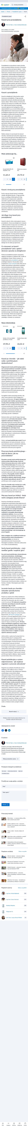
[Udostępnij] (25, 16)
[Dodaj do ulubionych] (14, 158)
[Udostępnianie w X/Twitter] (6, 730)
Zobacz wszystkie (23, 851)
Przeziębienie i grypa (17, 11)
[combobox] (18, 4)
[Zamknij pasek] (26, 8)
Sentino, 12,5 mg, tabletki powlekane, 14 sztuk (9, 339)
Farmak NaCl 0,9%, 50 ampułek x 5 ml (8, 170)
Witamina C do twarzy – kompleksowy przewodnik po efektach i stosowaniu (16, 880)
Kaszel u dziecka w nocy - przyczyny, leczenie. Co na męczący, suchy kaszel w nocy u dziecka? (16, 825)
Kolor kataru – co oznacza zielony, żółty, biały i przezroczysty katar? (16, 819)
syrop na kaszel (12, 263)
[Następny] (24, 184)
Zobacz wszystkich (22, 887)
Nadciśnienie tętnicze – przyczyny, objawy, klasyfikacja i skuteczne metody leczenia (16, 874)
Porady (8, 11)
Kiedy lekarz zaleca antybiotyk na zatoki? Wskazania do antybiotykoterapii (16, 837)
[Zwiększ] (10, 179)
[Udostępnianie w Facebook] (2, 730)
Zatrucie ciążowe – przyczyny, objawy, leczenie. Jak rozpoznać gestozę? (16, 857)
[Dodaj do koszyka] (13, 179)
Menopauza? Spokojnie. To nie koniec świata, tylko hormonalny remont (16, 862)
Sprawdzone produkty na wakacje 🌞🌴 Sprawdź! (13, 8)
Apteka (2, 11)
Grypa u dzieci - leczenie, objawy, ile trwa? (15, 831)
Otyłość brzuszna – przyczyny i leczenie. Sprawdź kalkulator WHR (16, 868)
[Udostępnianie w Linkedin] (9, 730)
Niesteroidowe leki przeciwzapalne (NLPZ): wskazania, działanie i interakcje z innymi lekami (16, 844)
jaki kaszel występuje (14, 614)
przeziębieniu (14, 260)
